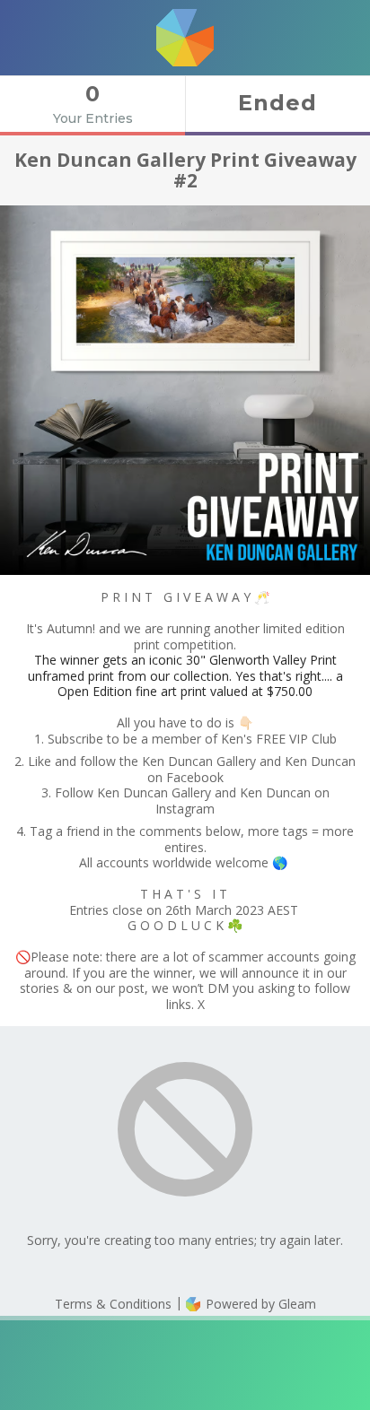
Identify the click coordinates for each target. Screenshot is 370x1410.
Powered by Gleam (259, 1303)
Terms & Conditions (113, 1303)
